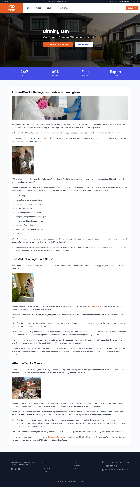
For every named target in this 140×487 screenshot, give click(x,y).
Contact (44, 471)
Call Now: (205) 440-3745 (59, 44)
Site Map (75, 468)
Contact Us (85, 44)
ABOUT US (50, 8)
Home (43, 462)
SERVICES (37, 8)
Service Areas (46, 468)
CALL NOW (132, 8)
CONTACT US (63, 8)
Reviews (44, 465)
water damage (95, 306)
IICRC (44, 138)
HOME (28, 8)
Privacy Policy (77, 465)
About (74, 462)
